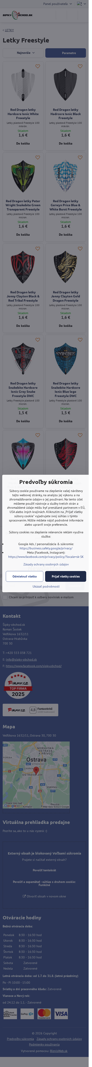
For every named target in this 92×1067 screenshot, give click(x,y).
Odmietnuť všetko (25, 576)
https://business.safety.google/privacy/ (46, 548)
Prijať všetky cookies (66, 576)
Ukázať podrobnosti (46, 586)
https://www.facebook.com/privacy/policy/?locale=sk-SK (46, 557)
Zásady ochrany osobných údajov (46, 564)
